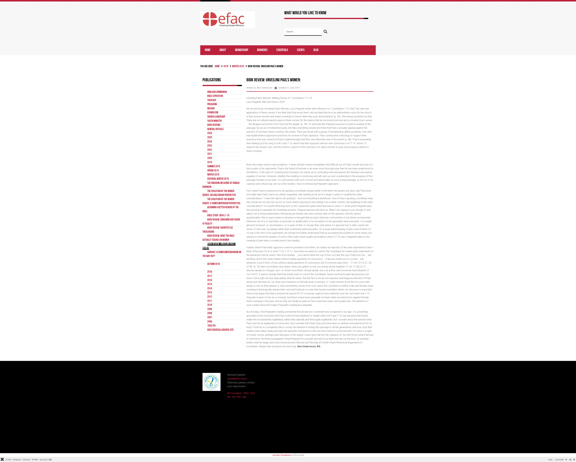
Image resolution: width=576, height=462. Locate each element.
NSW (246, 393)
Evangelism (212, 112)
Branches (262, 50)
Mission (210, 108)
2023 (209, 145)
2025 (209, 137)
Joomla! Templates (281, 455)
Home (207, 50)
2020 (209, 158)
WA (244, 397)
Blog (316, 50)
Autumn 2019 (213, 264)
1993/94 (211, 325)
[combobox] (303, 32)
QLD (252, 393)
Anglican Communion (217, 92)
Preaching (212, 104)
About (222, 50)
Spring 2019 (213, 170)
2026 (209, 133)
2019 (226, 66)
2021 (209, 154)
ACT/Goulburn (234, 393)
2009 (209, 309)
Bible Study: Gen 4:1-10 (218, 215)
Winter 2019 (238, 66)
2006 (209, 321)
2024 (209, 141)
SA (228, 397)
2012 (209, 297)
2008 (209, 313)
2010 (209, 305)
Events (300, 50)
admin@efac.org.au (237, 378)
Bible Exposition (215, 96)
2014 (209, 288)
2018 (209, 272)
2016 (209, 280)
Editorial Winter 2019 (218, 179)
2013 (209, 292)
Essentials (282, 50)
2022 (209, 150)
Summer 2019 (213, 166)
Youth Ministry (214, 121)
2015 (209, 284)
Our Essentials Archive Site (220, 330)
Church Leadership (216, 117)
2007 (209, 317)
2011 (209, 301)
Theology (211, 100)
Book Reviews (213, 125)
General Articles (215, 129)
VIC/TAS (236, 397)
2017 (209, 276)
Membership (241, 50)
